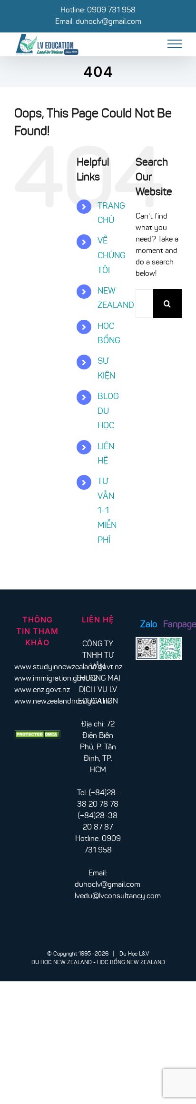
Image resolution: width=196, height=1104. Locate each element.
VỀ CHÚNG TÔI (112, 256)
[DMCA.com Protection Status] (37, 736)
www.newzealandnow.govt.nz (62, 701)
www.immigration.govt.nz (55, 679)
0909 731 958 (111, 10)
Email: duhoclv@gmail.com (98, 22)
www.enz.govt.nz (42, 690)
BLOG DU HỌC (108, 412)
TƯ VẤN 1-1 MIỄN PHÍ (107, 511)
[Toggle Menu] (175, 44)
